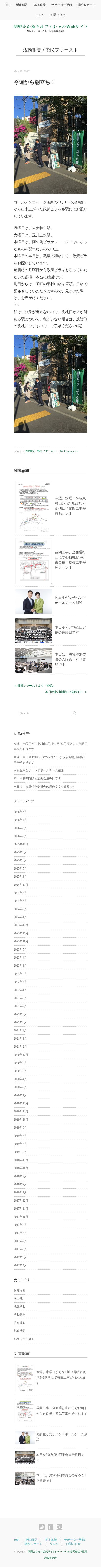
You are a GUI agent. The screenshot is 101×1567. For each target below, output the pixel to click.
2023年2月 (20, 974)
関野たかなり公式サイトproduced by (49, 1551)
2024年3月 (20, 909)
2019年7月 (20, 1144)
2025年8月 (20, 852)
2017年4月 (20, 1265)
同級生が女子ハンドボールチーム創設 (39, 770)
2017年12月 (21, 1200)
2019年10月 (21, 1119)
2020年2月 (20, 1087)
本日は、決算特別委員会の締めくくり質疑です (70, 660)
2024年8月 (20, 893)
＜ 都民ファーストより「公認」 (35, 685)
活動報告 (22, 5)
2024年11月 (21, 884)
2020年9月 (20, 1063)
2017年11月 (21, 1208)
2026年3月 (20, 828)
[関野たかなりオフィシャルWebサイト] (50, 27)
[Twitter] (43, 1527)
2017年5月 (20, 1257)
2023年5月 (20, 949)
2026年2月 (20, 836)
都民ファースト (62, 49)
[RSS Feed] (59, 1527)
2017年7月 (20, 1241)
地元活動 (19, 1306)
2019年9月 (20, 1127)
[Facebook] (52, 1527)
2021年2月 (20, 1046)
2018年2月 (20, 1184)
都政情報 (19, 1331)
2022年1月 (20, 990)
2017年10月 (21, 1217)
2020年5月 (20, 1071)
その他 (18, 1298)
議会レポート (87, 5)
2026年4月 (20, 820)
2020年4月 (20, 1079)
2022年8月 (20, 982)
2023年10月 (21, 941)
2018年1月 (20, 1192)
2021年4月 (20, 1030)
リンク (40, 15)
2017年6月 (20, 1249)
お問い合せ (57, 15)
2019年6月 (20, 1152)
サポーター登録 (61, 5)
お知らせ (19, 1290)
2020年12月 (21, 1055)
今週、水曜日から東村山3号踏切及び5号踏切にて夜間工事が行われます (61, 1377)
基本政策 (40, 5)
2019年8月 (20, 1136)
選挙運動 (19, 1323)
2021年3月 (20, 1038)
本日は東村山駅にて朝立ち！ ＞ (66, 692)
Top (7, 5)
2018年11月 (21, 1160)
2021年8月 (20, 998)
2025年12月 (21, 844)
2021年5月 (20, 1022)
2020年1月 (20, 1095)
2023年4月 (20, 957)
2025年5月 (20, 868)
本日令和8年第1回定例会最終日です (37, 778)
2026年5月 (20, 812)
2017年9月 (20, 1225)
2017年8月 (20, 1233)
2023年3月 (20, 965)
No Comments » (69, 451)
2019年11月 (21, 1111)
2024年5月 (20, 901)
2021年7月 (20, 1006)
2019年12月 (21, 1103)
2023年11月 (21, 933)
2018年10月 (21, 1168)
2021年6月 (20, 1014)
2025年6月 (20, 860)
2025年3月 (20, 876)
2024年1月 (20, 917)
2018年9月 (20, 1176)
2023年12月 (21, 925)
